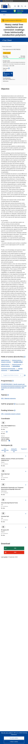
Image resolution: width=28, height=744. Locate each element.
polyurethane (16, 366)
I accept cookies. (14, 738)
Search (21, 6)
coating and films (14, 370)
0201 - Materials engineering (8, 398)
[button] (18, 6)
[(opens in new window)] (6, 5)
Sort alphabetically (5, 449)
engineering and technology (8, 368)
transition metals (18, 362)
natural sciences (5, 360)
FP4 (4, 14)
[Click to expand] (25, 456)
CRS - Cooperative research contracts (10, 413)
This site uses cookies (6, 732)
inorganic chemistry (6, 362)
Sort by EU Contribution (14, 449)
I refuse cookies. (14, 741)
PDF (15, 552)
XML (15, 548)
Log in (15, 6)
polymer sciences (5, 366)
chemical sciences (16, 360)
